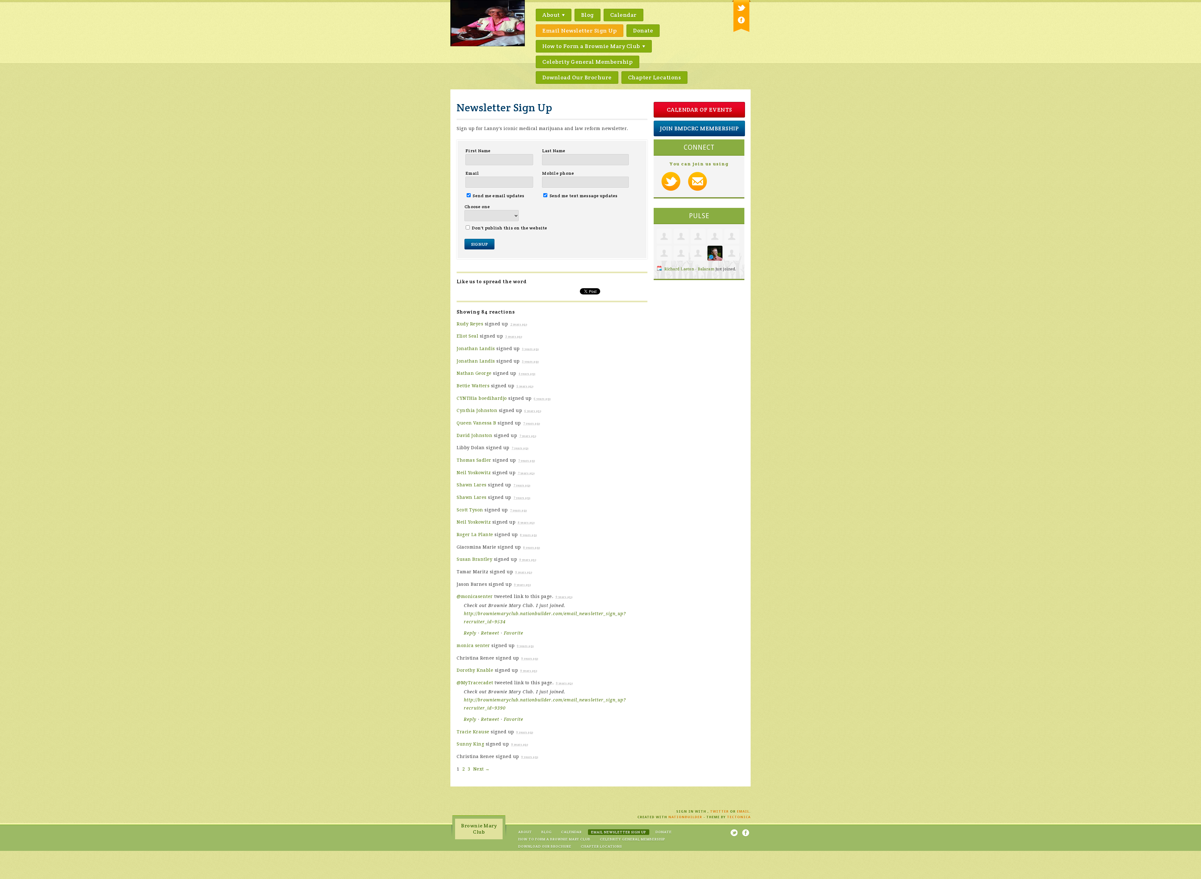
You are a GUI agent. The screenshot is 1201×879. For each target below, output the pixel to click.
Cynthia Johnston (477, 410)
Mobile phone (558, 173)
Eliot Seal (467, 336)
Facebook (741, 20)
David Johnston (474, 435)
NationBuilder (685, 817)
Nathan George (474, 373)
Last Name (553, 150)
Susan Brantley (474, 559)
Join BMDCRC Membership (699, 128)
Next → (481, 768)
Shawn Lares (472, 484)
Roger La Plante (475, 534)
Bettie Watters (473, 385)
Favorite (513, 632)
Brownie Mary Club (479, 828)
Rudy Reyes (470, 323)
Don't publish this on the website (509, 228)
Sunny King (470, 743)
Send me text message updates (582, 195)
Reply (470, 632)
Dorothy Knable (475, 670)
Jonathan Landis (476, 348)
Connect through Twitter (671, 181)
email (743, 812)
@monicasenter (475, 596)
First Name (478, 150)
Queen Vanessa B (476, 422)
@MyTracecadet (475, 682)
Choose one (477, 206)
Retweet (490, 632)
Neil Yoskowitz (474, 472)
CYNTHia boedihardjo (482, 398)
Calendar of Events (699, 109)
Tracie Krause (473, 731)
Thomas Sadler (474, 460)
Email (472, 173)
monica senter (473, 645)
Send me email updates (498, 195)
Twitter (741, 8)
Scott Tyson (470, 509)
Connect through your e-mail (697, 181)
